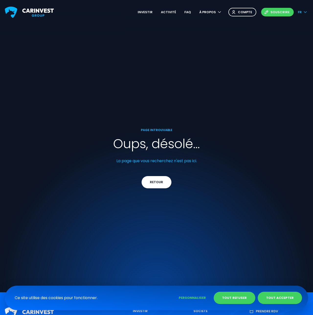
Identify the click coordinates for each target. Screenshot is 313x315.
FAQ (187, 12)
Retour (156, 182)
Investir (145, 12)
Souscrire (280, 12)
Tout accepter (280, 297)
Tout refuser (234, 297)
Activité (168, 12)
